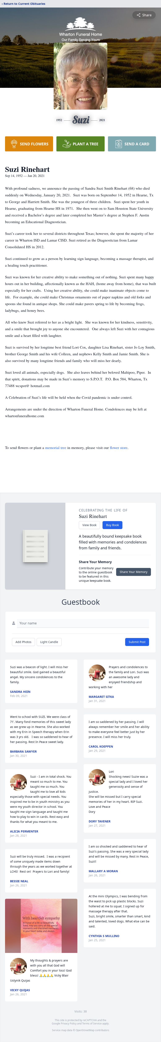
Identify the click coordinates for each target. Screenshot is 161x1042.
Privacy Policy (69, 1023)
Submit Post (137, 642)
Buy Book (112, 525)
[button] (41, 926)
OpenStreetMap (85, 1030)
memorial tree (55, 447)
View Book (89, 525)
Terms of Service (92, 1023)
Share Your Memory (133, 572)
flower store (118, 447)
